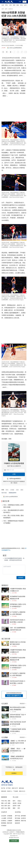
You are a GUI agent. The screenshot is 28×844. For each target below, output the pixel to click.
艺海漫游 (3, 825)
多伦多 (19, 803)
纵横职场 (17, 820)
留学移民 (23, 815)
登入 (24, 1)
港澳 (9, 803)
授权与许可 (15, 788)
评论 (21, 5)
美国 (14, 5)
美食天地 (23, 820)
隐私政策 (3, 791)
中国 (10, 5)
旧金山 (19, 800)
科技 (2, 805)
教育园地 (3, 823)
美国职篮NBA (12, 492)
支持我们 (14, 773)
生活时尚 (23, 818)
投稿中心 (9, 791)
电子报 (3, 788)
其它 (19, 808)
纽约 (14, 800)
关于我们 (8, 788)
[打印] (18, 52)
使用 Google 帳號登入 (15, 478)
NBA (7, 489)
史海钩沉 (3, 820)
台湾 (25, 5)
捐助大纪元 (22, 791)
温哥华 (14, 805)
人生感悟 (3, 818)
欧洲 (19, 805)
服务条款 (21, 788)
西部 (22, 489)
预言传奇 (9, 823)
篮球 (6, 9)
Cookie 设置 (14, 840)
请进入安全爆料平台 (14, 695)
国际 (17, 5)
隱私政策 (15, 482)
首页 (3, 5)
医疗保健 (17, 818)
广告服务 (15, 791)
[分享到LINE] (6, 52)
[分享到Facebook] (3, 52)
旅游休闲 (17, 823)
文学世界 (9, 818)
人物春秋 (9, 820)
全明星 (12, 489)
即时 (6, 5)
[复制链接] (14, 52)
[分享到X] (10, 52)
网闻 (9, 808)
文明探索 (9, 815)
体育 (2, 808)
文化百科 (3, 815)
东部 (17, 489)
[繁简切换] (25, 52)
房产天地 (17, 815)
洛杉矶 (14, 803)
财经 (5, 805)
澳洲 (14, 808)
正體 (20, 1)
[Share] (11, 593)
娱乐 (9, 805)
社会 (5, 808)
